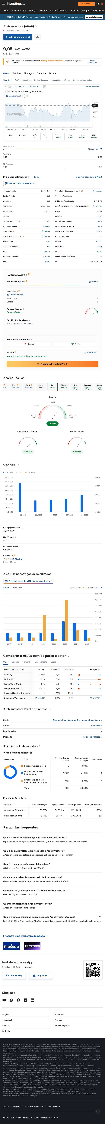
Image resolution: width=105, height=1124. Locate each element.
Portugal (33, 10)
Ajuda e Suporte (62, 1025)
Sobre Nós (59, 1014)
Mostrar (41, 698)
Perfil (17, 80)
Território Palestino (92, 737)
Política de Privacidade (34, 1106)
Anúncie (58, 1020)
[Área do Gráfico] (9, 86)
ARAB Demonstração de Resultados (27, 574)
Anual (6, 587)
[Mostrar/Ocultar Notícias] (44, 86)
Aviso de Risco (54, 1106)
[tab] (16, 387)
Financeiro (96, 725)
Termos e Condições (11, 1106)
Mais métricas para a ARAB (89, 177)
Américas (74, 10)
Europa (85, 10)
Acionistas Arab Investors (20, 746)
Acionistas (27, 80)
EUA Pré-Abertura (58, 10)
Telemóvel (7, 1020)
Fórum (52, 73)
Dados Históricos (41, 80)
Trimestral (17, 587)
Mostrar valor (93, 149)
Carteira (5, 1025)
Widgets (6, 1031)
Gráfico (16, 73)
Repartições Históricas (61, 80)
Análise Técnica (13, 378)
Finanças (29, 73)
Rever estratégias (92, 61)
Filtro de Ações (19, 10)
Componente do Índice (82, 80)
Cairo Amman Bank (13, 816)
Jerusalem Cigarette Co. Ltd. (18, 810)
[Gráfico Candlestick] (6, 86)
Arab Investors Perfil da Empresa (25, 709)
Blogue (5, 1014)
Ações (6, 10)
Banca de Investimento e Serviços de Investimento (77, 720)
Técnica (41, 73)
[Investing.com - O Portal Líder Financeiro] (16, 3)
